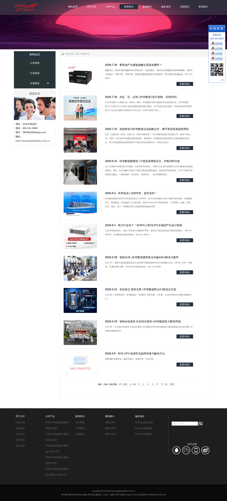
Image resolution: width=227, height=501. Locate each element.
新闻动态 (85, 54)
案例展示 (109, 416)
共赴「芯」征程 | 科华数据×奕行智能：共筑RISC (148, 97)
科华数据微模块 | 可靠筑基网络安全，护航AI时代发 (149, 161)
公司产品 (50, 416)
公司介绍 (20, 422)
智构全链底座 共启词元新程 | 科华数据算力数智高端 (150, 321)
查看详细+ (184, 84)
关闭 (222, 80)
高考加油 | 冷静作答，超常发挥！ (137, 193)
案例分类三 (111, 434)
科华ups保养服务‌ (144, 428)
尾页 (172, 384)
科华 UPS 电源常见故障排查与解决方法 (141, 353)
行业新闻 (34, 73)
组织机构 (20, 428)
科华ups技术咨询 (144, 422)
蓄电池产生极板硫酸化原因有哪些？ (140, 64)
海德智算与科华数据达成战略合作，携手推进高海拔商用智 (154, 129)
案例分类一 (111, 422)
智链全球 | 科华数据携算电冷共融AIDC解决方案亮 (148, 257)
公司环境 (20, 440)
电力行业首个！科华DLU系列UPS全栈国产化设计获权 (150, 225)
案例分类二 (111, 428)
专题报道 (34, 83)
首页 (77, 54)
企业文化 (20, 434)
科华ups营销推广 (144, 434)
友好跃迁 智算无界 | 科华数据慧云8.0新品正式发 (147, 289)
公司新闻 (34, 63)
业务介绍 (20, 445)
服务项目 (139, 416)
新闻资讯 (80, 416)
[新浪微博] (205, 451)
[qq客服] (176, 451)
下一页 (164, 384)
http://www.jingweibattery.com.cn (33, 140)
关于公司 (20, 416)
